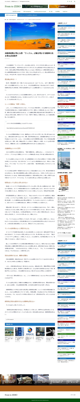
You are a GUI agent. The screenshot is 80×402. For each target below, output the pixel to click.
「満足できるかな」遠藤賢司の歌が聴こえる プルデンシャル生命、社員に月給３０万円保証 (66, 218)
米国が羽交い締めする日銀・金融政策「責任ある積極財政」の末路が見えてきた (66, 224)
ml (21, 128)
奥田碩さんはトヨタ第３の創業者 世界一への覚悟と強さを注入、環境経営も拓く (66, 211)
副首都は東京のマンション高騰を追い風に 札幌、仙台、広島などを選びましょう (66, 228)
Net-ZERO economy (16, 11)
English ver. (65, 11)
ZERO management (27, 11)
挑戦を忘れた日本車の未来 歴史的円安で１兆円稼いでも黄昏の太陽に (66, 198)
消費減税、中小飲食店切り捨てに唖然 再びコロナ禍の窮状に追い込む (66, 215)
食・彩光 (50, 11)
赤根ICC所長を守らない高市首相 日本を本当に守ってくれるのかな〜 (66, 205)
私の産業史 (58, 11)
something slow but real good (40, 11)
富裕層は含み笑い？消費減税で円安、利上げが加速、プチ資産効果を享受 (66, 208)
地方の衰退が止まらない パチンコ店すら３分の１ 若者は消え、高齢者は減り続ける (66, 221)
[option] (8, 379)
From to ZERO (13, 6)
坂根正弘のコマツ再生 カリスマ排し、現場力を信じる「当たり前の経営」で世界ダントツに (66, 202)
